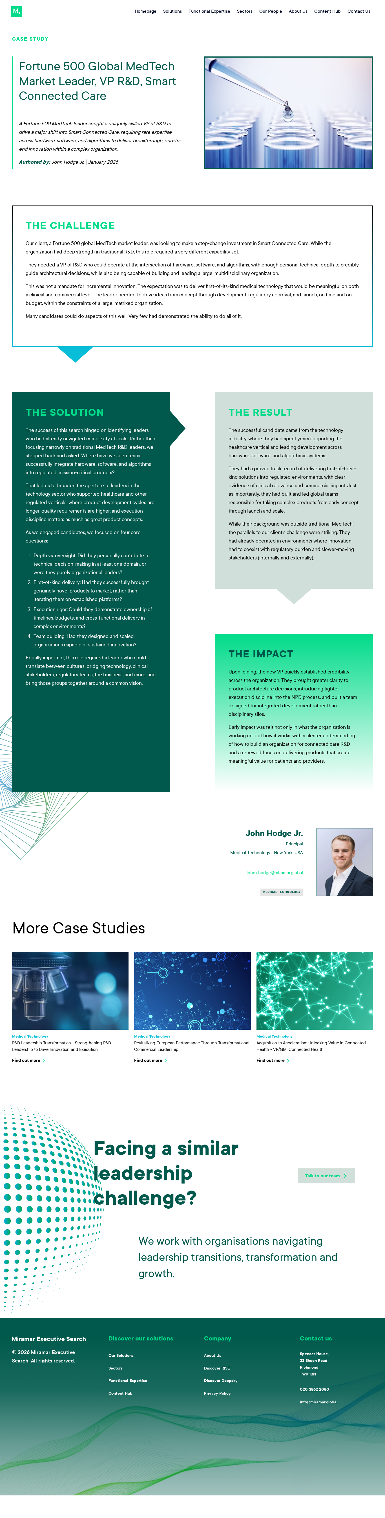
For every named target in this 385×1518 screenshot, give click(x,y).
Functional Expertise (128, 1380)
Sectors (116, 1368)
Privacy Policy (217, 1393)
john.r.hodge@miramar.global (275, 872)
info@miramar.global (319, 1402)
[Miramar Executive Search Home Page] (49, 1339)
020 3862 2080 (314, 1389)
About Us (212, 1355)
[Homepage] (16, 11)
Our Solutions (121, 1355)
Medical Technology (282, 892)
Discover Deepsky (221, 1380)
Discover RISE (217, 1368)
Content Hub (120, 1393)
